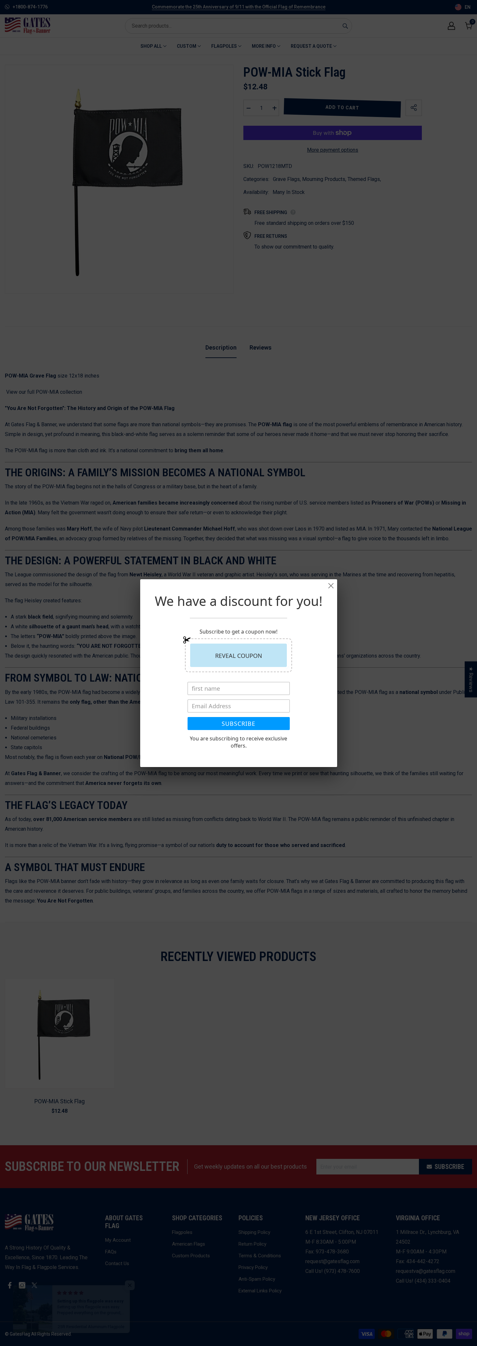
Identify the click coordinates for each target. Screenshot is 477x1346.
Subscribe (238, 723)
